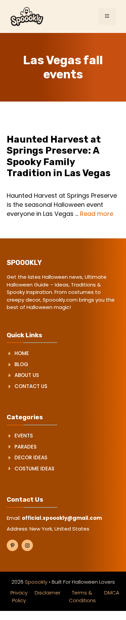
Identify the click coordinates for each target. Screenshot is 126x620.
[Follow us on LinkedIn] (27, 545)
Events (23, 435)
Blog (21, 364)
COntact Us (30, 386)
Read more (96, 213)
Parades (25, 446)
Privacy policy (19, 596)
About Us (26, 375)
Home (21, 353)
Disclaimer (47, 592)
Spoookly (36, 581)
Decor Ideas (30, 457)
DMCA (111, 592)
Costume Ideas (34, 468)
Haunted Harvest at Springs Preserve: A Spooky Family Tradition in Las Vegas (59, 156)
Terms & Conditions (82, 596)
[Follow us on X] (12, 545)
